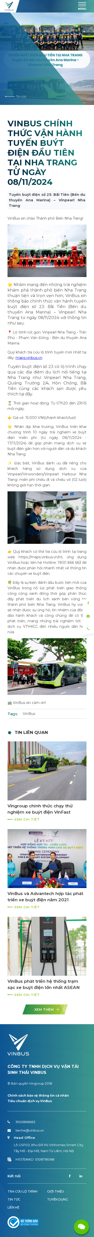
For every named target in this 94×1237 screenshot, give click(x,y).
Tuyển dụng (57, 1199)
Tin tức (21, 96)
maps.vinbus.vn (29, 357)
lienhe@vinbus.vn (30, 1130)
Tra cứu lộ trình (22, 1191)
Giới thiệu (55, 1191)
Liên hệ (13, 1207)
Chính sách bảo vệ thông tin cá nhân (38, 1095)
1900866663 (25, 1122)
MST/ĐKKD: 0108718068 (35, 1159)
